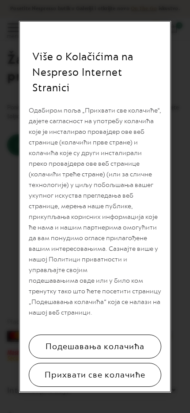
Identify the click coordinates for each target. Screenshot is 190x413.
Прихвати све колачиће (95, 375)
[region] (95, 207)
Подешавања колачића (95, 346)
